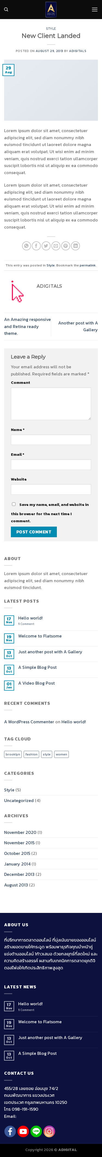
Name (17, 430)
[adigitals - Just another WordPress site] (51, 9)
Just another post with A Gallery (50, 651)
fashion (31, 754)
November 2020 (20, 832)
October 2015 (17, 853)
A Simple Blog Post (37, 667)
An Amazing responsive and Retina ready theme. (27, 326)
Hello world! (30, 618)
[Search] (6, 9)
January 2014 (17, 864)
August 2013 (16, 885)
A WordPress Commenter (29, 721)
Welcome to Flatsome (40, 636)
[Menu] (94, 9)
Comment (20, 382)
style (47, 754)
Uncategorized (19, 800)
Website (19, 479)
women (61, 754)
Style (51, 29)
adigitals (77, 51)
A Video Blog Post (36, 683)
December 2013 (19, 874)
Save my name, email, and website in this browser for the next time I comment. (50, 513)
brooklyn (13, 754)
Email (17, 454)
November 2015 (19, 842)
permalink (88, 265)
